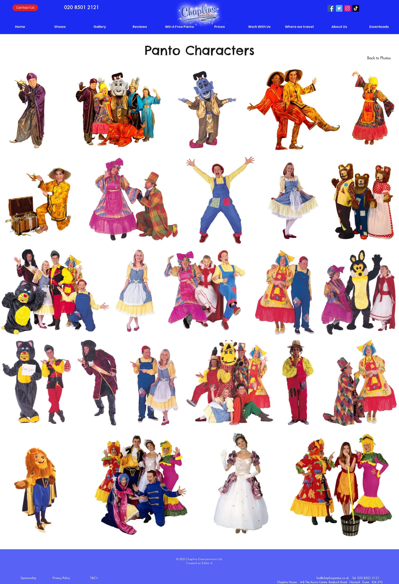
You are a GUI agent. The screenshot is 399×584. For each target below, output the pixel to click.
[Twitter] (339, 8)
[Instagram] (347, 8)
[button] (100, 27)
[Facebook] (331, 8)
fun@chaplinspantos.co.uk (332, 578)
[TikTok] (355, 8)
